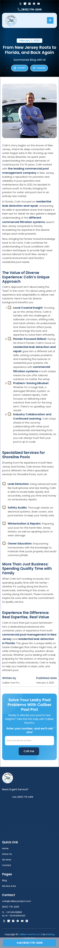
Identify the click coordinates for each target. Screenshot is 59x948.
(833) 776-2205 (10, 906)
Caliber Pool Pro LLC (29, 934)
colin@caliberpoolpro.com (16, 901)
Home (5, 848)
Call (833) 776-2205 (30, 942)
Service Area (9, 886)
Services (6, 859)
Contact (6, 865)
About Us (7, 854)
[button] (50, 20)
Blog (4, 880)
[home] (10, 20)
